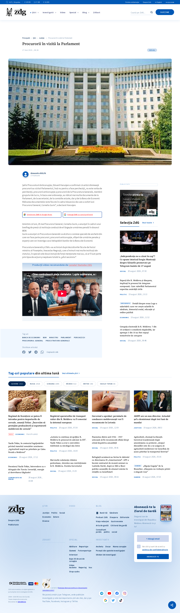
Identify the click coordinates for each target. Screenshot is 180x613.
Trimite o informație (132, 2)
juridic (99, 532)
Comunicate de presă (15, 478)
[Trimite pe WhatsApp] (42, 352)
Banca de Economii (31, 337)
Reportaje (83, 546)
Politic (123, 294)
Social (123, 271)
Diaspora (114, 517)
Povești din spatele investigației (110, 550)
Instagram (124, 593)
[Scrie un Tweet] (30, 352)
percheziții (79, 337)
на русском (170, 2)
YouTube (109, 593)
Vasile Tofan (107, 384)
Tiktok (121, 600)
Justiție (41, 38)
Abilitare (73, 546)
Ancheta (99, 546)
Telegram (101, 593)
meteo (88, 384)
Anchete (72, 567)
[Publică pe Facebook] (24, 352)
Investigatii (48, 12)
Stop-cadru (74, 571)
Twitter (113, 600)
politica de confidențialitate (155, 549)
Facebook (117, 593)
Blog (84, 12)
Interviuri (73, 554)
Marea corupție (119, 546)
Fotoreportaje (84, 550)
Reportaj (83, 567)
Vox (90, 567)
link (126, 212)
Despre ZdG (147, 2)
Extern (56, 517)
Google (105, 600)
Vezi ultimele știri (70, 373)
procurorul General (32, 341)
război (71, 384)
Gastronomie (117, 521)
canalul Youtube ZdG (80, 264)
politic (107, 532)
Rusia (35, 384)
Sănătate (114, 513)
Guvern (17, 384)
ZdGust (96, 12)
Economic (124, 317)
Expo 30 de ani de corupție (76, 560)
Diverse (45, 521)
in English (158, 2)
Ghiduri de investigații (106, 554)
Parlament (66, 337)
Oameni (137, 477)
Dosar (108, 546)
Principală (26, 38)
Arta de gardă (102, 525)
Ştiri (34, 12)
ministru (53, 337)
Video (62, 12)
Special (72, 12)
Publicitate (13, 524)
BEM (45, 337)
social (114, 532)
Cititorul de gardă (119, 525)
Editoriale (124, 517)
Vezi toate (147, 223)
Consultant (101, 529)
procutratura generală (58, 341)
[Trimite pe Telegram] (36, 352)
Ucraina (53, 384)
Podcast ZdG (102, 517)
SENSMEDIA (22, 602)
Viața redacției (102, 521)
